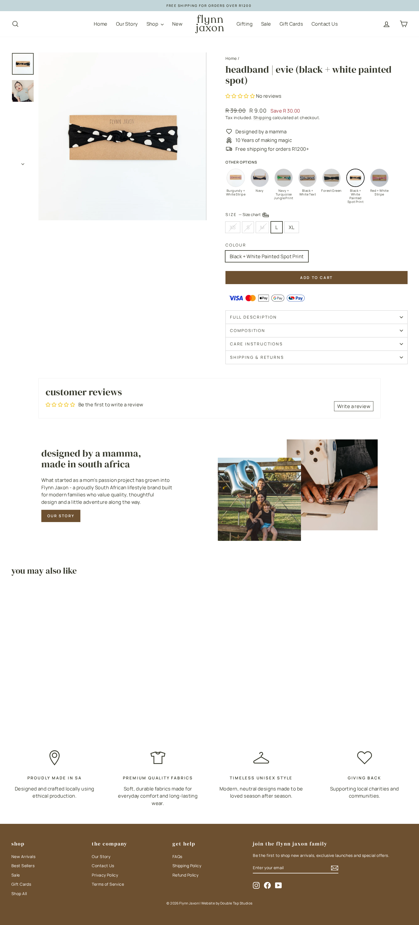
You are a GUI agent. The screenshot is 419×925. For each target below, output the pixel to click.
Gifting (245, 24)
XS (233, 227)
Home (100, 24)
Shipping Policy (186, 865)
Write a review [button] (353, 406)
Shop (153, 24)
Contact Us (325, 24)
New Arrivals (23, 856)
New (177, 24)
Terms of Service (108, 884)
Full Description (253, 317)
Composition (247, 330)
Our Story (127, 24)
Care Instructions (256, 344)
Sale (266, 24)
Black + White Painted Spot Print (267, 256)
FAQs (177, 856)
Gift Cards (291, 24)
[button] (240, 96)
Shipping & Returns (257, 357)
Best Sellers (22, 865)
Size (243, 214)
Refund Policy (185, 875)
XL (291, 227)
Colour (235, 245)
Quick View (58, 677)
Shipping (262, 117)
